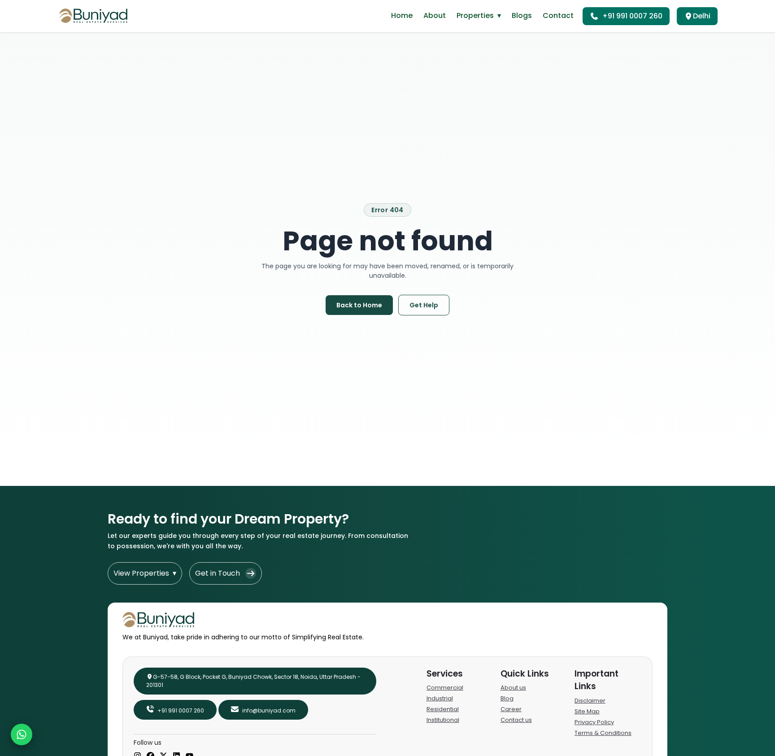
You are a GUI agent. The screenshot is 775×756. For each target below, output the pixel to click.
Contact (558, 15)
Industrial (440, 698)
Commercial (445, 687)
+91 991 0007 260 (632, 16)
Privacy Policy (594, 722)
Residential (443, 709)
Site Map (587, 711)
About (434, 15)
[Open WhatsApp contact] (21, 734)
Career (511, 709)
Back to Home (359, 305)
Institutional (443, 720)
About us (513, 687)
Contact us (516, 720)
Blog (507, 698)
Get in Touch (217, 573)
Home (402, 15)
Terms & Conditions (603, 733)
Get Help (423, 305)
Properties (479, 15)
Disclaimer (590, 700)
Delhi (701, 16)
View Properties (144, 573)
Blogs (522, 15)
